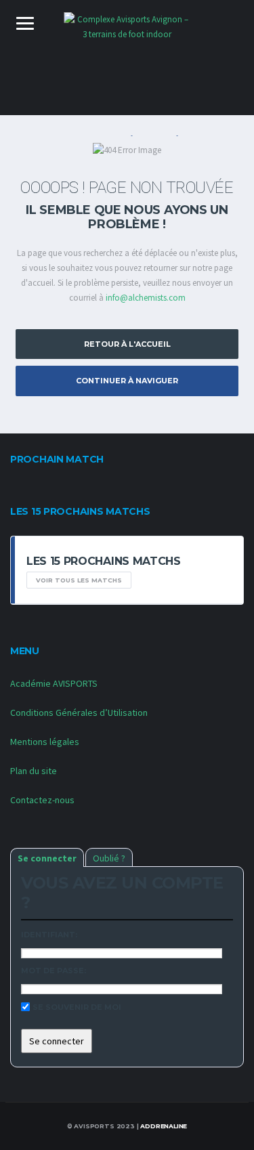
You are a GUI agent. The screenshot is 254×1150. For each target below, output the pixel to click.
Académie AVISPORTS (54, 683)
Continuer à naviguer (127, 380)
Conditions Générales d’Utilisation (79, 712)
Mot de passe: (53, 970)
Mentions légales (44, 742)
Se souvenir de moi (77, 1007)
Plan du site (33, 771)
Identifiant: (49, 934)
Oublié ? (109, 858)
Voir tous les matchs (79, 580)
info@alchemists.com (146, 297)
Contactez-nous (42, 800)
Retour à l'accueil (127, 344)
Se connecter (47, 858)
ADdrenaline (163, 1126)
